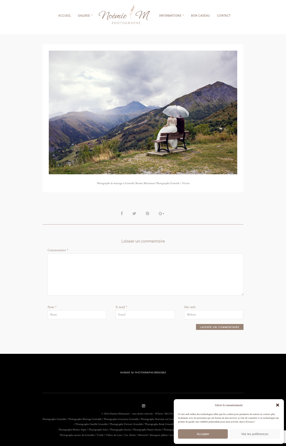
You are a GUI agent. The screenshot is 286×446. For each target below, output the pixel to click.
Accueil (64, 15)
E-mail (121, 307)
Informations (170, 15)
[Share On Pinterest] (148, 213)
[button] (278, 405)
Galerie (84, 15)
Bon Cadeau (200, 15)
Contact (224, 15)
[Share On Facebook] (122, 213)
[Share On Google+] (162, 213)
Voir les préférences (254, 434)
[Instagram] (143, 406)
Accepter (203, 434)
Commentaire (58, 250)
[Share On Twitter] (135, 213)
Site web (190, 307)
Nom (52, 307)
